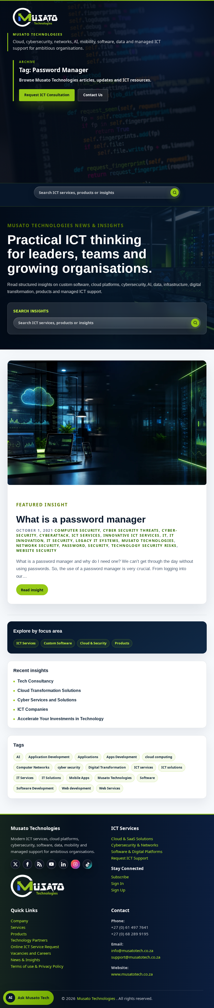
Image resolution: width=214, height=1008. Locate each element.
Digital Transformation (107, 767)
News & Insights (25, 959)
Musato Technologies (148, 540)
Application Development (48, 757)
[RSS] (39, 864)
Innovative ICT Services (131, 535)
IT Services (24, 778)
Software (147, 778)
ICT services (143, 767)
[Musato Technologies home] (37, 17)
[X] (15, 864)
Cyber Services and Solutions (46, 700)
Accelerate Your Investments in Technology (60, 719)
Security (98, 545)
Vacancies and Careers (31, 953)
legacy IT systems (97, 540)
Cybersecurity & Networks (134, 844)
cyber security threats (131, 530)
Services (18, 927)
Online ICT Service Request (35, 946)
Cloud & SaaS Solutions (132, 838)
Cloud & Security (93, 643)
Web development (76, 788)
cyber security (69, 767)
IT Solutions (51, 778)
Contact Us (93, 95)
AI (18, 757)
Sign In (117, 883)
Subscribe (120, 876)
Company (19, 920)
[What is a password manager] (107, 422)
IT (165, 535)
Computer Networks (32, 767)
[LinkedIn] (63, 864)
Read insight (32, 589)
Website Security (36, 550)
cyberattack (54, 535)
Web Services (109, 788)
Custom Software (58, 643)
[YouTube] (51, 864)
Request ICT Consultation (46, 95)
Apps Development (121, 757)
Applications (88, 757)
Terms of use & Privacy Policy (37, 966)
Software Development (35, 788)
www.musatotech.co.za (132, 973)
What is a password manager (81, 519)
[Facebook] (27, 864)
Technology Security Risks (144, 545)
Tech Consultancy (35, 681)
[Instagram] (75, 864)
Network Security (37, 545)
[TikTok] (87, 864)
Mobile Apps (79, 778)
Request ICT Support (129, 858)
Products (122, 643)
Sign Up (118, 889)
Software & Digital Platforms (136, 851)
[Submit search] (174, 192)
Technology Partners (29, 940)
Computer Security (77, 530)
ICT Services (86, 535)
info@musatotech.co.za (132, 950)
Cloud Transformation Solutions (49, 690)
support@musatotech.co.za (135, 957)
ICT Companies (32, 709)
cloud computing (158, 757)
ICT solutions (171, 767)
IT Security (60, 540)
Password (73, 545)
